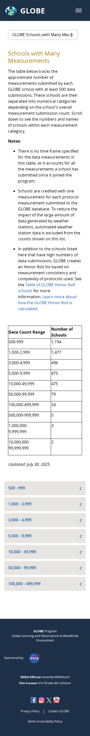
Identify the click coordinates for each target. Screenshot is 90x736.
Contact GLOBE (58, 711)
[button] (78, 10)
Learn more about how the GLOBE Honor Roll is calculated (47, 302)
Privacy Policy (30, 711)
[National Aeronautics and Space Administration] (34, 658)
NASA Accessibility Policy (45, 721)
